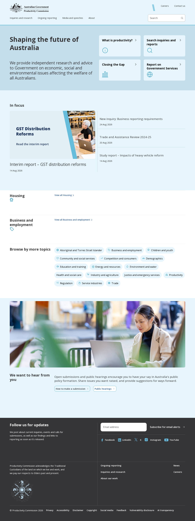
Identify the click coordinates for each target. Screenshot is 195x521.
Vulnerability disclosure (142, 510)
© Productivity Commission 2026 (26, 510)
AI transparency (166, 510)
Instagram (155, 439)
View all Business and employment (72, 219)
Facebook (110, 439)
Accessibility (63, 510)
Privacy (49, 510)
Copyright (92, 510)
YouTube (174, 439)
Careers (165, 5)
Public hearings (103, 388)
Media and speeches (72, 17)
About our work (109, 478)
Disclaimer (78, 510)
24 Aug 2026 (106, 124)
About (92, 17)
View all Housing (63, 195)
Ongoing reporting (47, 17)
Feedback (121, 510)
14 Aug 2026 (16, 170)
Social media (106, 510)
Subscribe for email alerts (165, 427)
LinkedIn (126, 439)
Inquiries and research (21, 17)
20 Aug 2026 (106, 142)
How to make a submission (70, 388)
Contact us (179, 5)
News (177, 465)
